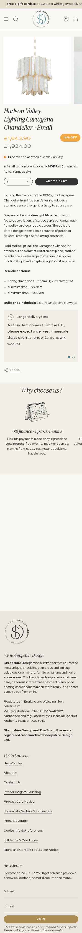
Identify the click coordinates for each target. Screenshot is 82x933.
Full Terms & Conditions (21, 840)
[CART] (75, 19)
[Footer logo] (17, 632)
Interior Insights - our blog (22, 792)
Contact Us (12, 782)
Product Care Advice (19, 801)
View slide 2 (73, 357)
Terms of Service (42, 930)
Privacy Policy (14, 930)
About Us (11, 772)
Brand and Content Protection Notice (31, 849)
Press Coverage (16, 820)
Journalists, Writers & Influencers (28, 811)
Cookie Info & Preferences (23, 830)
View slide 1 (69, 357)
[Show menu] (5, 19)
